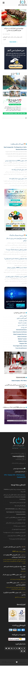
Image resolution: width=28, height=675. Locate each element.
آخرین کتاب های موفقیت (17, 144)
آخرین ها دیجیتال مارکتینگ (16, 235)
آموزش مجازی (23, 316)
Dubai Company (16, 381)
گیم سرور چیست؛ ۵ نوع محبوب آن (18, 529)
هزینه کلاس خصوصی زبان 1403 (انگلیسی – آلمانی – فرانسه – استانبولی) (15, 518)
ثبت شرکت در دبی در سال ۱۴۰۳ (19, 526)
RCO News (24, 381)
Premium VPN (11, 475)
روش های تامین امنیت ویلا (20, 505)
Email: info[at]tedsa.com (18, 456)
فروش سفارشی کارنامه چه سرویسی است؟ (17, 539)
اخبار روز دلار (24, 327)
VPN (5, 475)
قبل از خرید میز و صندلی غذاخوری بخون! (17, 502)
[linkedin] (21, 651)
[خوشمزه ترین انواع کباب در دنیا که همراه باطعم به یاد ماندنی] (13, 17)
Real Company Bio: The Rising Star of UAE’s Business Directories (15, 513)
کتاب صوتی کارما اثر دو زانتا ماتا (19, 170)
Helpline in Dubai (22, 341)
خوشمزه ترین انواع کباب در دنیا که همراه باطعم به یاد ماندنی (13, 29)
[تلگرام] (9, 648)
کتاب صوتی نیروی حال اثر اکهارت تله (18, 179)
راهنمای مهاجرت (23, 320)
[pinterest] (24, 651)
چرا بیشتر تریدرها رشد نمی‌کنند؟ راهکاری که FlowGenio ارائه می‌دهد (14, 490)
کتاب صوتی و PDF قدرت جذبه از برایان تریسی (16, 161)
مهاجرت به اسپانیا (22, 323)
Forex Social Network (21, 348)
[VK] (6, 648)
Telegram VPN (23, 343)
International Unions (21, 330)
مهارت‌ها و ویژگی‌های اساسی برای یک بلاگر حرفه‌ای (15, 523)
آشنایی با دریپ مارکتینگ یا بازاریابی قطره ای (16, 277)
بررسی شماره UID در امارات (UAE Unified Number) (15, 509)
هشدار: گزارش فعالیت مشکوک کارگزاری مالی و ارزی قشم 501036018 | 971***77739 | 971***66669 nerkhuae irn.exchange (14, 497)
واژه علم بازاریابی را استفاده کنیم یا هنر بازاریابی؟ (15, 259)
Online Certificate (22, 337)
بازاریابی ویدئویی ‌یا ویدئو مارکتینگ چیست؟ (16, 250)
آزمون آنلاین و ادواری (22, 318)
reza (24, 566)
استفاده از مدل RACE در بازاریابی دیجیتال (17, 268)
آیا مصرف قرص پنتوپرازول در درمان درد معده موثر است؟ (14, 532)
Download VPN (21, 477)
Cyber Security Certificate (20, 332)
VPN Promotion (20, 475)
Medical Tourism (22, 339)
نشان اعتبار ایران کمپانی (20, 472)
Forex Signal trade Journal (20, 346)
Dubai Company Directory (20, 334)
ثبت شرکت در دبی (22, 325)
